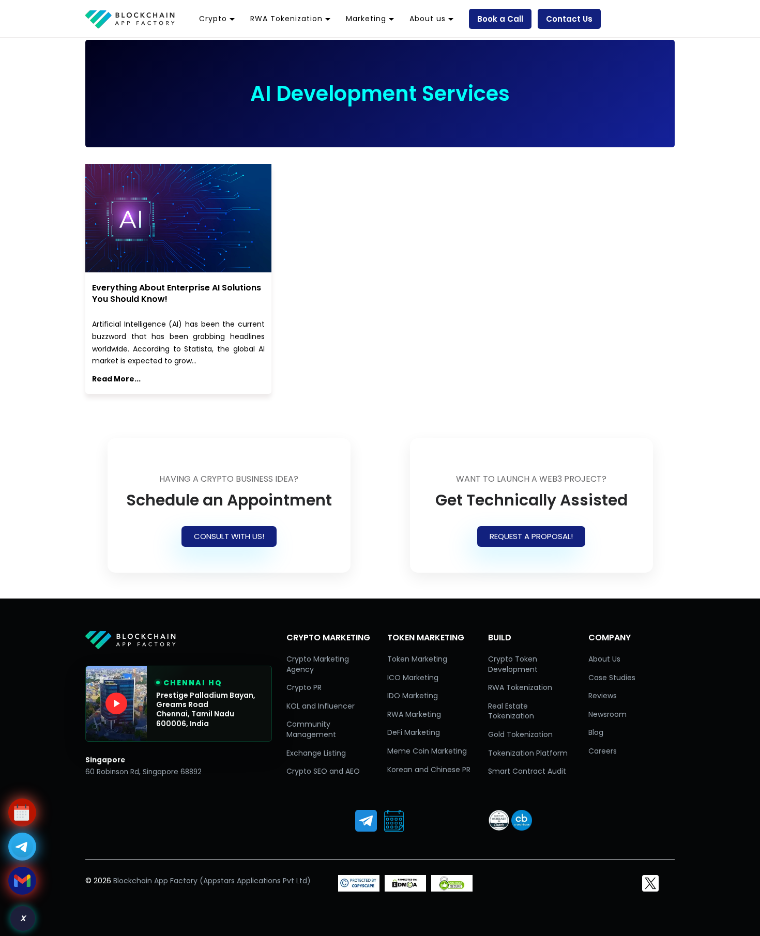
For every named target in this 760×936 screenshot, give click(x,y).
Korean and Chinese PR (428, 769)
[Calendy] (394, 821)
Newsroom (607, 714)
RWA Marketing (414, 714)
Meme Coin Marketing (427, 751)
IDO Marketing (412, 696)
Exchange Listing (316, 753)
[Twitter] (650, 883)
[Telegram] (366, 821)
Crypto (213, 18)
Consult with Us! (229, 536)
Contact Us (569, 18)
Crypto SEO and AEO (323, 771)
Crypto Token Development (513, 664)
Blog (595, 732)
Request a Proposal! (531, 536)
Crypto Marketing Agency (317, 664)
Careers (602, 751)
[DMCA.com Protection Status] (405, 889)
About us (427, 18)
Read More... (116, 379)
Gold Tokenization (520, 734)
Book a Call (500, 18)
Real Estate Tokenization (511, 711)
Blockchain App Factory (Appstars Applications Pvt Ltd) (212, 881)
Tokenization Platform (528, 753)
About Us (604, 659)
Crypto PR (304, 687)
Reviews (602, 696)
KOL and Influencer (320, 706)
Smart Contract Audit (527, 771)
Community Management (311, 729)
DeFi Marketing (413, 732)
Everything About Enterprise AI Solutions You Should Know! (176, 293)
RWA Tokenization (286, 18)
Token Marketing (417, 659)
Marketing (366, 18)
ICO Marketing (412, 677)
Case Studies (611, 677)
